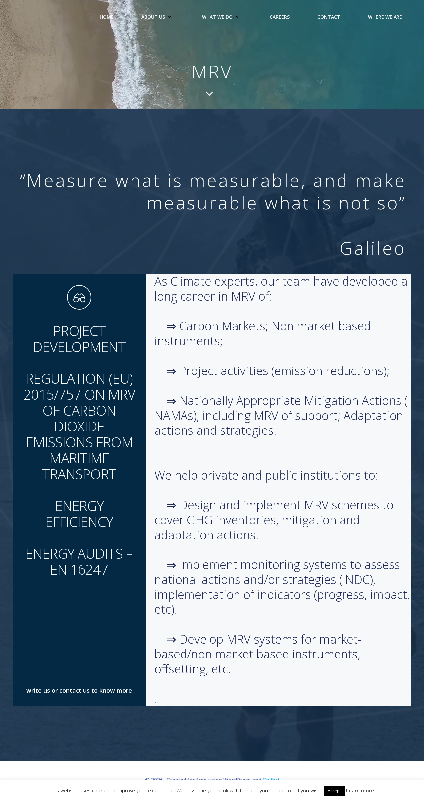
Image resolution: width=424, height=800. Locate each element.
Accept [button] (334, 791)
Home (107, 17)
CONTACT (328, 17)
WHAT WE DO (217, 17)
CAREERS (280, 17)
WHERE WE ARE (385, 17)
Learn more (360, 790)
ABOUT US (153, 17)
